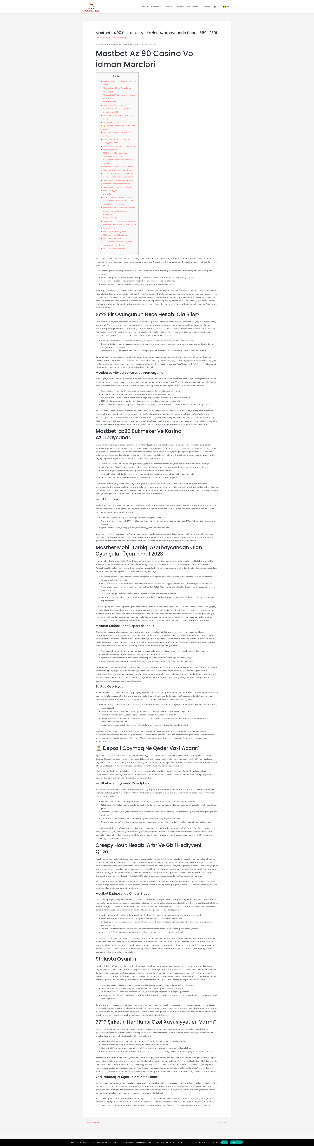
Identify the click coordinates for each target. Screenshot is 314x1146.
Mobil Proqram (109, 101)
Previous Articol (92, 1122)
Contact (206, 6)
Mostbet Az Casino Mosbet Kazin (118, 170)
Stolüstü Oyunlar (110, 149)
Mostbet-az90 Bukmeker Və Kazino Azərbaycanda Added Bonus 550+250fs (119, 211)
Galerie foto (192, 6)
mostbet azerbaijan (106, 37)
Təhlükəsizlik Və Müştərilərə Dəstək (118, 180)
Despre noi (156, 6)
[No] (311, 1142)
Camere (168, 6)
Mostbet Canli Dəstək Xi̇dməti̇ (116, 183)
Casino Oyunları (110, 217)
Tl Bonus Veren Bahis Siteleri (115, 235)
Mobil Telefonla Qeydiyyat (115, 231)
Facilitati (180, 6)
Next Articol (224, 1122)
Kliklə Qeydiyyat (110, 190)
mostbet (168, 335)
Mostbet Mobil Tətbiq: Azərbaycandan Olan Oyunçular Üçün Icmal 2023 (117, 108)
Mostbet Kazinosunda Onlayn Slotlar (119, 146)
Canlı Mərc (107, 194)
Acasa (145, 6)
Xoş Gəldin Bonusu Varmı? (114, 248)
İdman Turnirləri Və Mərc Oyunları (117, 197)
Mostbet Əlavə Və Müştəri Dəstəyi (118, 166)
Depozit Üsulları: (110, 228)
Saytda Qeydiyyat (111, 122)
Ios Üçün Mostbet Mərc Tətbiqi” (117, 187)
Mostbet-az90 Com (112, 238)
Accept (224, 1142)
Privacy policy (236, 1142)
